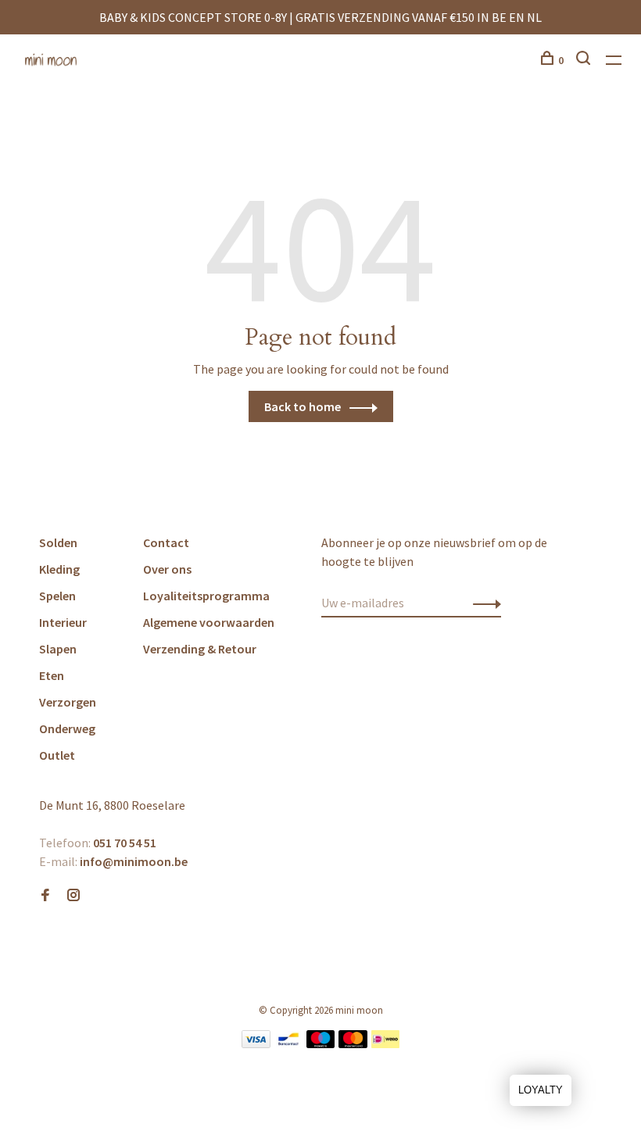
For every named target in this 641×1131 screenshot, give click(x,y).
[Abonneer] (482, 602)
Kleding (59, 569)
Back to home (302, 406)
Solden (58, 542)
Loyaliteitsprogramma (206, 595)
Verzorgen (67, 702)
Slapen (58, 649)
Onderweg (67, 728)
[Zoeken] (585, 60)
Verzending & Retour (199, 649)
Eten (51, 675)
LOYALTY (540, 1090)
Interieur (63, 622)
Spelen (57, 595)
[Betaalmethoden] (256, 1043)
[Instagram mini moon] (73, 896)
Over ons (167, 569)
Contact (166, 542)
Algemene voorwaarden (208, 622)
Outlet (57, 755)
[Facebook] (45, 896)
